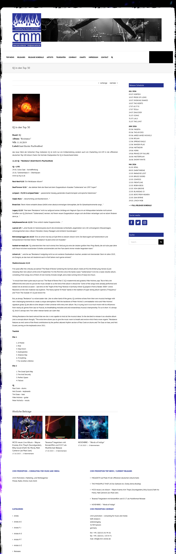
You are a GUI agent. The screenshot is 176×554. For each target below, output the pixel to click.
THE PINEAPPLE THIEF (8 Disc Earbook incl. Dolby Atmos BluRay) (116, 481)
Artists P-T (17, 537)
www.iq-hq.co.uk (18, 176)
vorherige (103, 83)
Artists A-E (18, 519)
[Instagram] (144, 222)
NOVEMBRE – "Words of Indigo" (58, 442)
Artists (16, 513)
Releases (17, 548)
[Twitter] (138, 222)
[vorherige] (14, 434)
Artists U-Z (18, 542)
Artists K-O (18, 531)
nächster (113, 83)
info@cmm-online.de (102, 536)
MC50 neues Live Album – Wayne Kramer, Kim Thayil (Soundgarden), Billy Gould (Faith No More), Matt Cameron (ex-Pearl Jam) (125, 488)
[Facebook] (131, 222)
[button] (112, 57)
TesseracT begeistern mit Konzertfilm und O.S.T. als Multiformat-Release (23, 445)
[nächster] (106, 434)
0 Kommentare (28, 451)
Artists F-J (17, 525)
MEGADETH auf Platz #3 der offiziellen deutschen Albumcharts (115, 475)
